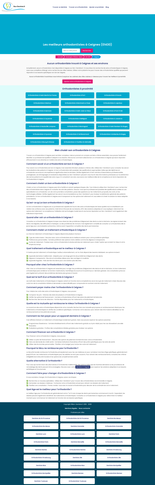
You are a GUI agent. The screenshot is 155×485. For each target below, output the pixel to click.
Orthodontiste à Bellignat (77, 119)
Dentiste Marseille (77, 442)
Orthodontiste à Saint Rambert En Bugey (113, 126)
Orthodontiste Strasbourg (41, 458)
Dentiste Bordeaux (114, 418)
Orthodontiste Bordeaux (41, 426)
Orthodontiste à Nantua (42, 103)
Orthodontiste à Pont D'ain (113, 111)
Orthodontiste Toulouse (77, 481)
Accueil (60, 57)
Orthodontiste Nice (77, 465)
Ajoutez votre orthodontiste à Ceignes (77, 81)
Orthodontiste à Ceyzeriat (42, 119)
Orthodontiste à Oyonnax (42, 134)
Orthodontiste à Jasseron (112, 119)
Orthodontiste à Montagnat (77, 126)
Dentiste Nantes (41, 450)
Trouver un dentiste (60, 7)
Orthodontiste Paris (41, 442)
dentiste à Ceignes (82, 367)
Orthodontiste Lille (114, 458)
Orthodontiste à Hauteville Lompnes (42, 126)
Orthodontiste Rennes (114, 473)
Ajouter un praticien (96, 7)
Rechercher (87, 51)
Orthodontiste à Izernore (42, 111)
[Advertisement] (77, 29)
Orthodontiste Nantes (77, 450)
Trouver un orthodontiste (78, 7)
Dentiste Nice (41, 465)
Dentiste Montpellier (114, 465)
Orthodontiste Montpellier (41, 473)
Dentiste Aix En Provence (41, 418)
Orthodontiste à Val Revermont (77, 134)
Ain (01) (88, 57)
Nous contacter (84, 408)
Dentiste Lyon (41, 434)
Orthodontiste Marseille (114, 442)
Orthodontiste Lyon (77, 434)
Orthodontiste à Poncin (112, 95)
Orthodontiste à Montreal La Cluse (77, 103)
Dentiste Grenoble (77, 426)
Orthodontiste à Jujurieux (112, 103)
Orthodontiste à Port (77, 95)
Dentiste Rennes (77, 473)
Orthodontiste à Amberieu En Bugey (113, 134)
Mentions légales (71, 408)
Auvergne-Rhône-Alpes (74, 57)
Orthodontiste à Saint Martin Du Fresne (42, 95)
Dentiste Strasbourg (113, 450)
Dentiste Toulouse (41, 481)
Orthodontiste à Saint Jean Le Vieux (77, 111)
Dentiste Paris (114, 434)
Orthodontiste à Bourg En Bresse (42, 142)
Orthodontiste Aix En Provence (77, 418)
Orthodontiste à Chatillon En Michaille (77, 142)
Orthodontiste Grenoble (114, 426)
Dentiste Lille (77, 458)
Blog (107, 7)
